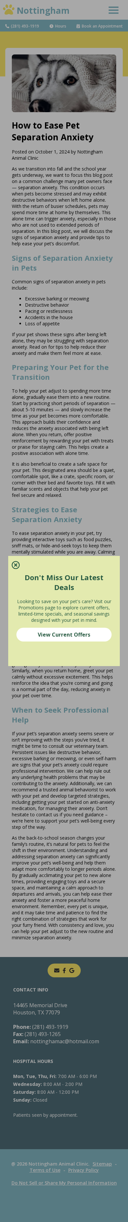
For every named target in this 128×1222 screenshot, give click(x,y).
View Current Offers (64, 634)
